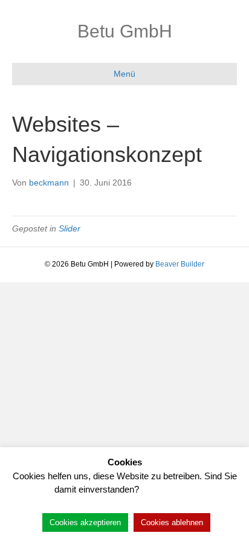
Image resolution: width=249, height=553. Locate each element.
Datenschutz (168, 489)
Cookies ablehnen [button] (172, 522)
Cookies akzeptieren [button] (85, 522)
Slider (69, 228)
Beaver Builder (179, 264)
